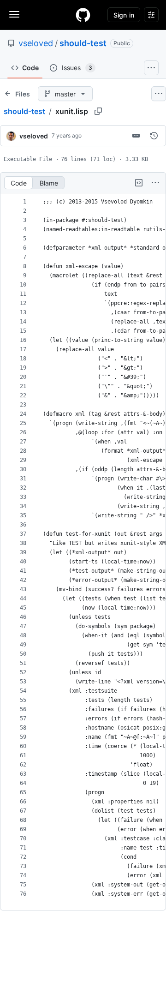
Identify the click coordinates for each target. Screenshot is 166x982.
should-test (83, 43)
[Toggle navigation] (14, 14)
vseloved (35, 43)
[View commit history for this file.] (154, 135)
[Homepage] (83, 14)
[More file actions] (155, 182)
